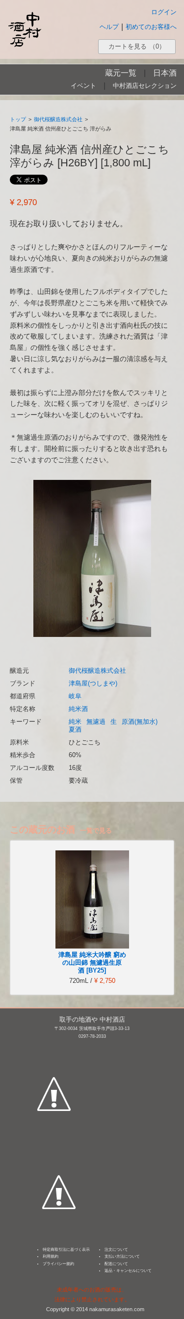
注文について (116, 1249)
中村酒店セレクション (145, 85)
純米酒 (78, 708)
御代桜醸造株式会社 (58, 119)
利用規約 (50, 1256)
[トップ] (24, 29)
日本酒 (165, 73)
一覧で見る (96, 830)
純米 (75, 721)
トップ (18, 119)
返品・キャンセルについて (128, 1270)
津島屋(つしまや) (93, 683)
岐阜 (75, 696)
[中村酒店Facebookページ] (54, 1048)
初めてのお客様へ (151, 26)
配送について (116, 1264)
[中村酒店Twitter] (59, 1146)
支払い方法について (122, 1256)
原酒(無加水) (140, 721)
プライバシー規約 (58, 1264)
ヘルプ (109, 26)
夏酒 (75, 729)
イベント (83, 85)
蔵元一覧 (120, 73)
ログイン (164, 12)
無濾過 (95, 721)
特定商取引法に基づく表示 (66, 1249)
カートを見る (136, 46)
